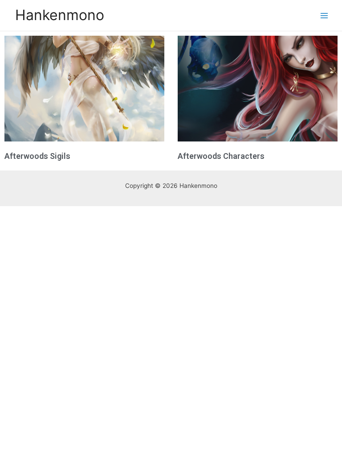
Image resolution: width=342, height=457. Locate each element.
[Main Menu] (324, 15)
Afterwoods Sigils (37, 156)
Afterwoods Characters (221, 156)
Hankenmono (59, 15)
